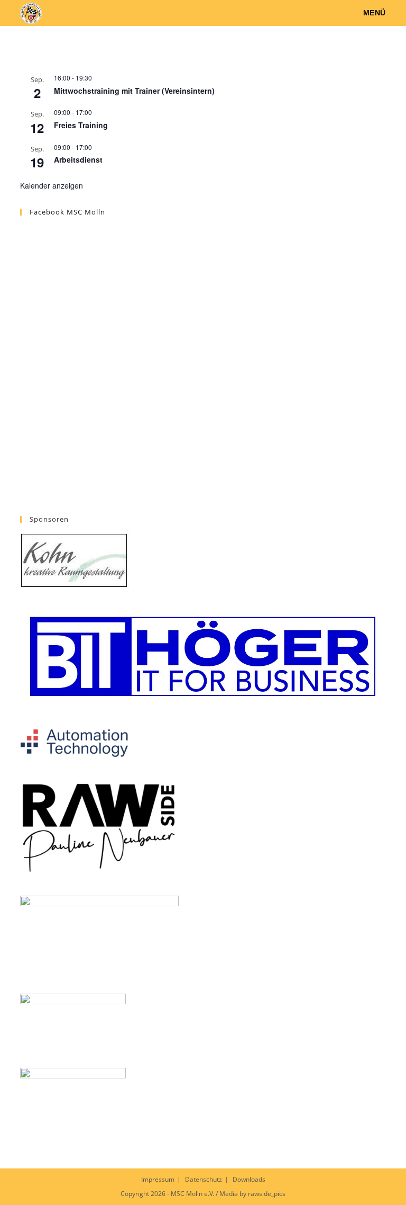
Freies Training (81, 125)
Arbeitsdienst (78, 159)
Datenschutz (203, 1179)
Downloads (249, 1179)
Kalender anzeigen (51, 185)
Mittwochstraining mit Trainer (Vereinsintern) (134, 90)
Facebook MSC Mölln (67, 212)
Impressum (157, 1179)
